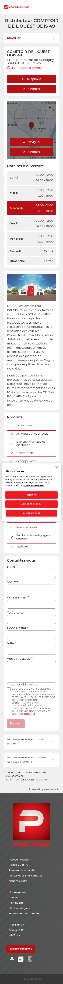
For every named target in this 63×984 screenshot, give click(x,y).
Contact (14, 897)
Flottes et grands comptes (25, 876)
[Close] (56, 467)
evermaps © (51, 789)
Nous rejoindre (18, 881)
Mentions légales (19, 908)
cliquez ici (28, 713)
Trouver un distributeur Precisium (25, 772)
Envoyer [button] (16, 723)
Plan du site (16, 903)
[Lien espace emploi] (29, 959)
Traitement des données (24, 913)
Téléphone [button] (34, 79)
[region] (31, 492)
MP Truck (14, 935)
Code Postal (16, 628)
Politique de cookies (33, 485)
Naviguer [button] (34, 142)
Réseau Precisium (20, 860)
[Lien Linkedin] (20, 959)
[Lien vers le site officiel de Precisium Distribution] (17, 7)
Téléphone (15, 612)
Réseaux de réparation (23, 870)
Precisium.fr (16, 925)
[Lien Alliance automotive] (12, 959)
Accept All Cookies (31, 504)
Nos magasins (17, 892)
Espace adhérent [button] (21, 949)
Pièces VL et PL (18, 865)
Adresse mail (17, 597)
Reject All (31, 495)
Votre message (19, 658)
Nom (11, 567)
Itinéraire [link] (34, 89)
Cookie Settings (31, 513)
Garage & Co (16, 930)
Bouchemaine (14, 776)
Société (13, 582)
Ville (10, 643)
